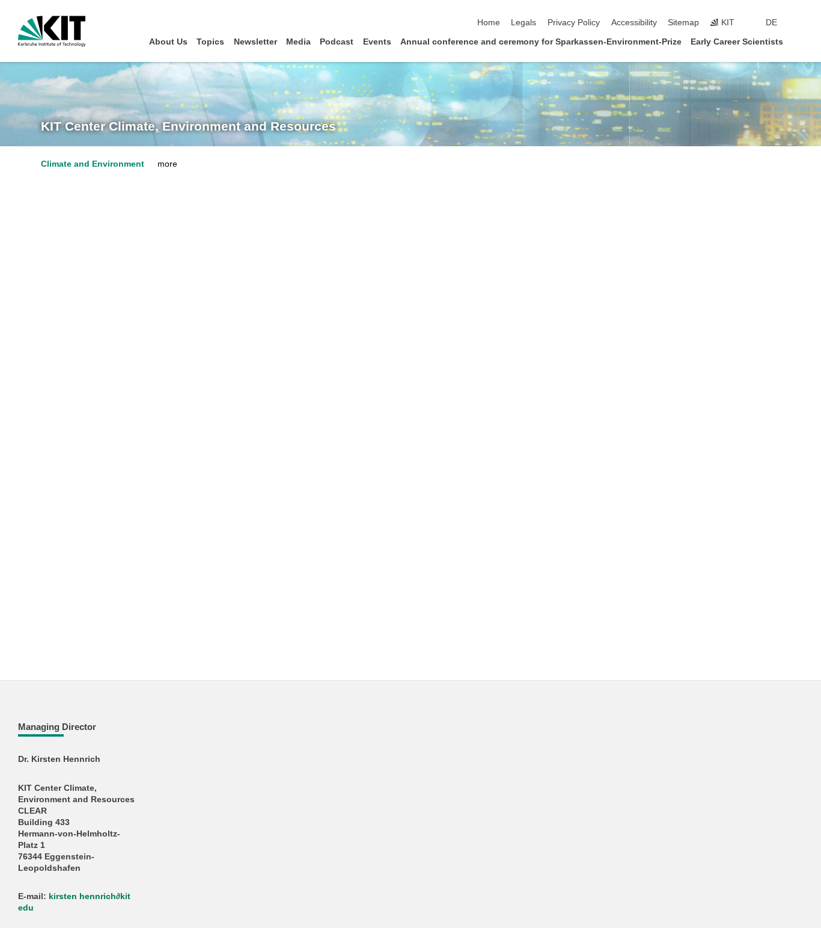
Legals (523, 22)
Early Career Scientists (737, 41)
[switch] (799, 23)
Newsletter (255, 41)
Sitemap (683, 22)
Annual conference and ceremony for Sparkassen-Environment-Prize (541, 41)
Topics (210, 41)
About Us (168, 41)
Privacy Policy (574, 22)
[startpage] (799, 41)
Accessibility (634, 22)
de (771, 22)
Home (488, 22)
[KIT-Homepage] (52, 31)
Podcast (336, 41)
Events (377, 41)
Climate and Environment (92, 164)
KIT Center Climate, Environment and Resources (188, 126)
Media (298, 41)
